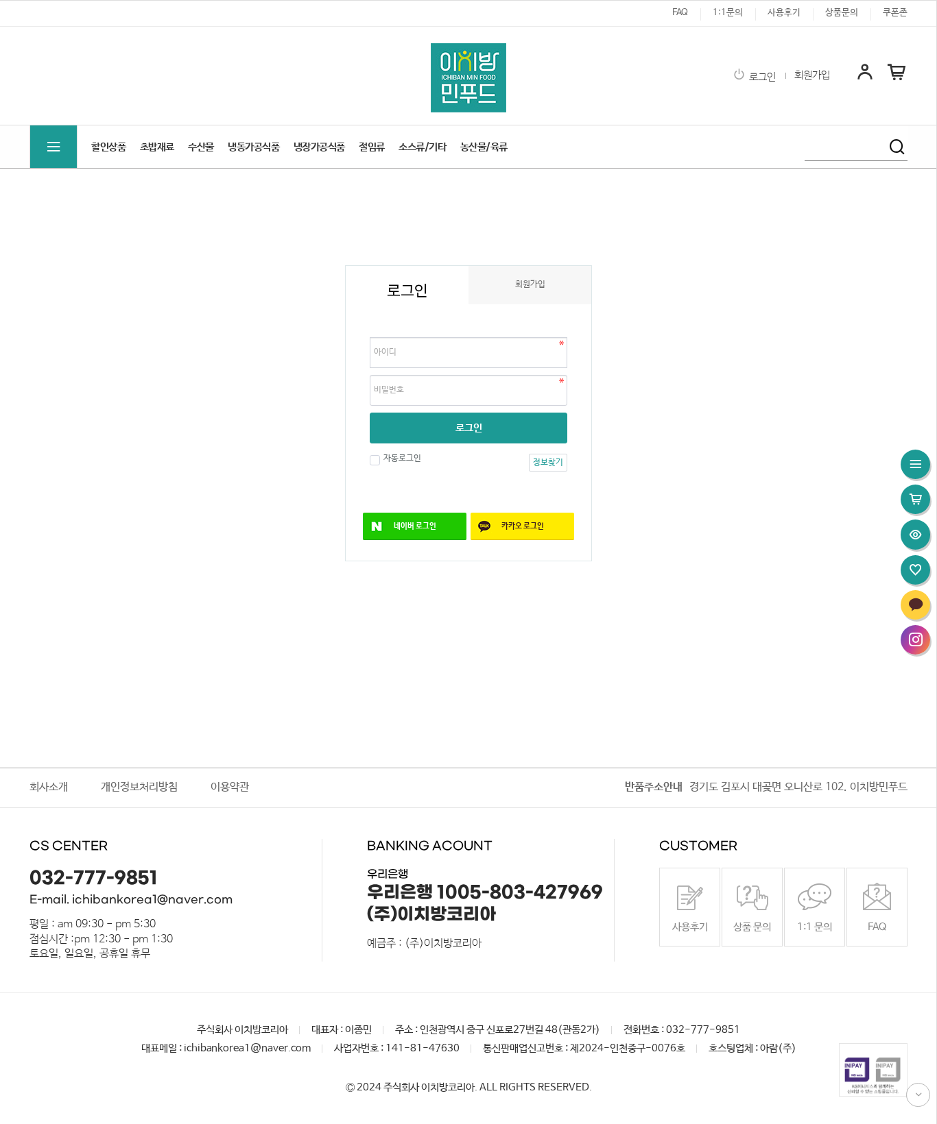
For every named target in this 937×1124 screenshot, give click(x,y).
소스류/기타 (422, 147)
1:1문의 (728, 13)
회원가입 (812, 75)
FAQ (680, 13)
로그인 (762, 77)
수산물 (201, 147)
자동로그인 (402, 458)
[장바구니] (897, 79)
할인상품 (108, 147)
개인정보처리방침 (139, 787)
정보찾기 (548, 462)
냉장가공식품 (319, 147)
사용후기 (784, 13)
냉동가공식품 (253, 147)
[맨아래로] (918, 1095)
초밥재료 (157, 147)
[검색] (897, 146)
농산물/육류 (484, 147)
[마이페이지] (865, 79)
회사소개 (48, 787)
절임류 (372, 147)
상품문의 (841, 13)
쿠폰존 (895, 13)
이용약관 (230, 787)
